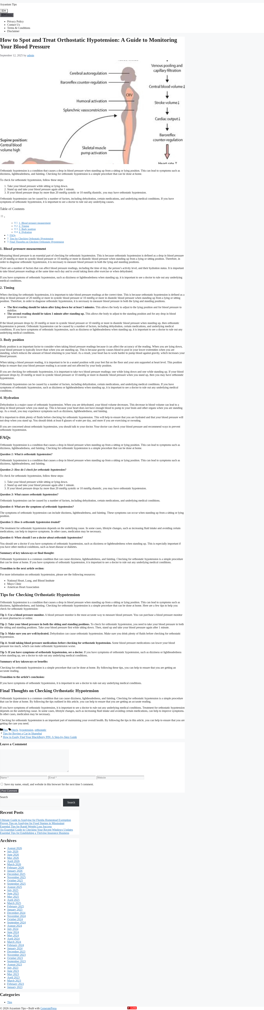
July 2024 (12, 928)
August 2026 (14, 848)
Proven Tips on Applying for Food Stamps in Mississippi (32, 823)
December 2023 (16, 951)
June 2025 (13, 893)
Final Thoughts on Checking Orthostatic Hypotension (37, 241)
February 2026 (15, 867)
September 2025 (16, 883)
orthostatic (40, 729)
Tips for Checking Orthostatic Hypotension (31, 238)
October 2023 (15, 958)
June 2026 (13, 854)
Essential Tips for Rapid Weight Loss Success (26, 826)
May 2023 (13, 974)
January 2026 (14, 870)
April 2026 (13, 861)
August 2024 (14, 925)
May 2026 (13, 857)
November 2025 (16, 877)
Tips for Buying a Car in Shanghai (22, 733)
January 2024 (14, 948)
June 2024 (13, 932)
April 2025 (13, 899)
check (14, 729)
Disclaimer (13, 31)
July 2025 (12, 890)
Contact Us (13, 24)
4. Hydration (25, 232)
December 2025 (16, 874)
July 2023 (12, 967)
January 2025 (14, 909)
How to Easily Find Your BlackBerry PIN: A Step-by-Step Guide (40, 737)
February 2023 (15, 983)
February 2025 (15, 906)
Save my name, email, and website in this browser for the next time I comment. (49, 784)
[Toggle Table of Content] (2, 216)
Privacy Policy (15, 21)
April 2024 (13, 938)
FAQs (12, 235)
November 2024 (16, 916)
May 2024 (13, 935)
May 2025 (13, 896)
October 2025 (15, 880)
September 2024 (16, 922)
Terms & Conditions (18, 27)
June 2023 (13, 970)
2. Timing (24, 226)
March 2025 (14, 903)
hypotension (26, 729)
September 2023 (16, 961)
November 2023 (16, 954)
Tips (5, 729)
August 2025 (14, 886)
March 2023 (14, 980)
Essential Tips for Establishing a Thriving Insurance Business (34, 832)
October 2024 (15, 919)
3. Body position (27, 229)
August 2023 (14, 964)
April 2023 (13, 977)
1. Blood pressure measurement (35, 223)
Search (4, 797)
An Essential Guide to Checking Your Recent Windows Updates (36, 829)
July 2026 (12, 851)
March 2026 (14, 864)
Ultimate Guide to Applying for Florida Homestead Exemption (35, 820)
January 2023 (14, 987)
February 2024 (15, 945)
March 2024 (14, 941)
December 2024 (16, 912)
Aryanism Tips (8, 4)
